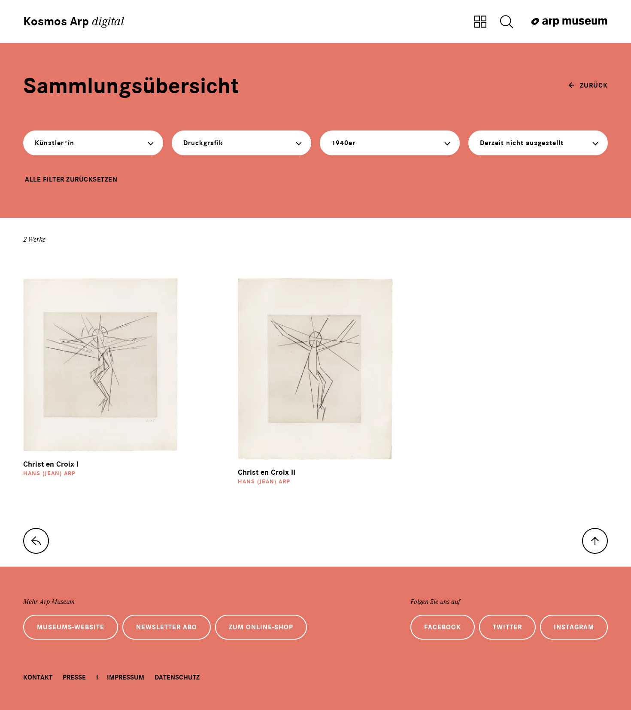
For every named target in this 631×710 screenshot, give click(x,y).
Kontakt (37, 677)
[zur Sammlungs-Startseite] (36, 541)
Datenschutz (177, 677)
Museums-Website (70, 627)
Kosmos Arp (73, 21)
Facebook (442, 627)
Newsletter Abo (166, 627)
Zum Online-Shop (261, 627)
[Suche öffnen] (506, 22)
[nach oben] (595, 541)
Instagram (574, 627)
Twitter (507, 627)
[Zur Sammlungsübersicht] (480, 22)
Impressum (125, 677)
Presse (74, 677)
